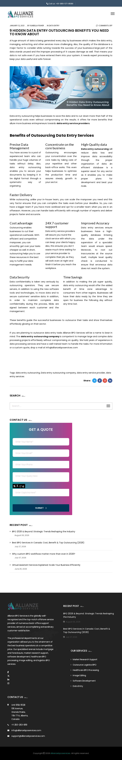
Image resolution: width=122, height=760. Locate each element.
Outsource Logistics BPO (84, 664)
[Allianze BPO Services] (20, 14)
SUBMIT (39, 507)
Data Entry (54, 25)
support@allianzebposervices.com (28, 736)
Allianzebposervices (60, 753)
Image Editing (79, 675)
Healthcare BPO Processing (86, 670)
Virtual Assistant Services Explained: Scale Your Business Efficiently (46, 565)
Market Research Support (85, 659)
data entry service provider (91, 372)
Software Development (84, 680)
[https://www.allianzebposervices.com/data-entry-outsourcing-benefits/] (105, 380)
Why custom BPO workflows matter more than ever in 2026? (43, 554)
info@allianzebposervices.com (26, 730)
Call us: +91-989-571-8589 (61, 3)
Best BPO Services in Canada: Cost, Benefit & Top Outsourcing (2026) (48, 543)
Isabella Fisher (37, 25)
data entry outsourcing (28, 372)
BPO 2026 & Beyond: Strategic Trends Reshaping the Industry (43, 531)
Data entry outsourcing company (58, 372)
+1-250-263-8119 (19, 724)
